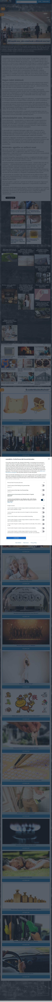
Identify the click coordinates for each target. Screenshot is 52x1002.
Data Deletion (18, 542)
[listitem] (25, 482)
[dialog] (26, 501)
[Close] (49, 459)
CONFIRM (16, 537)
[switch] (42, 485)
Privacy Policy (34, 542)
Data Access (26, 542)
